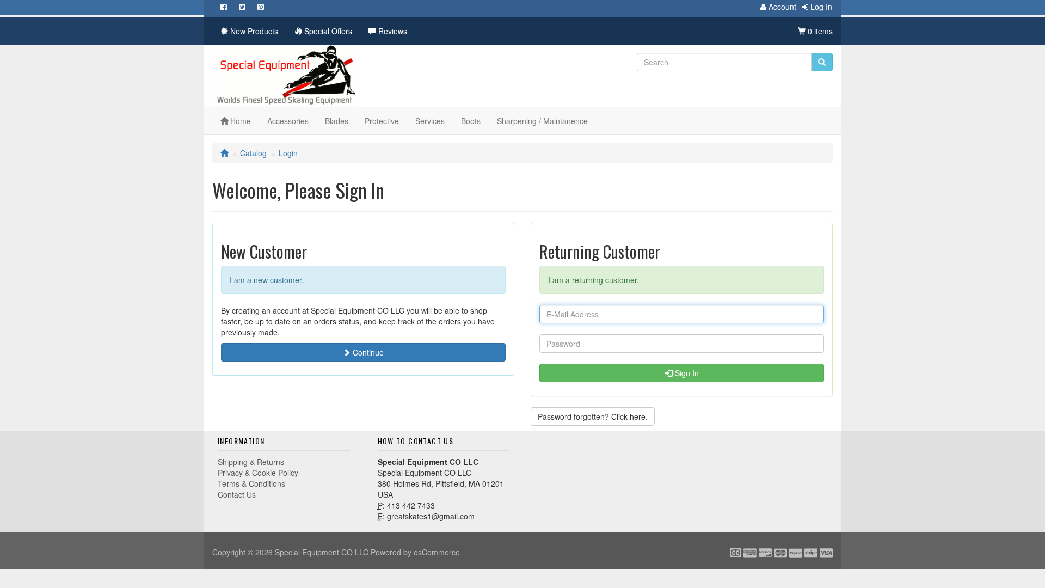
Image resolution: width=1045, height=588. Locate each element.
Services (430, 120)
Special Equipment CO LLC (321, 552)
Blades (336, 120)
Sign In (686, 372)
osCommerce (437, 552)
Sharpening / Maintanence (542, 120)
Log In (820, 6)
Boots (471, 120)
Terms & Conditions (251, 483)
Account (781, 6)
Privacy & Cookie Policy (258, 472)
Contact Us (237, 494)
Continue (367, 352)
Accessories (288, 120)
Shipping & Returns (251, 461)
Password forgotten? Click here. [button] (593, 416)
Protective (382, 120)
